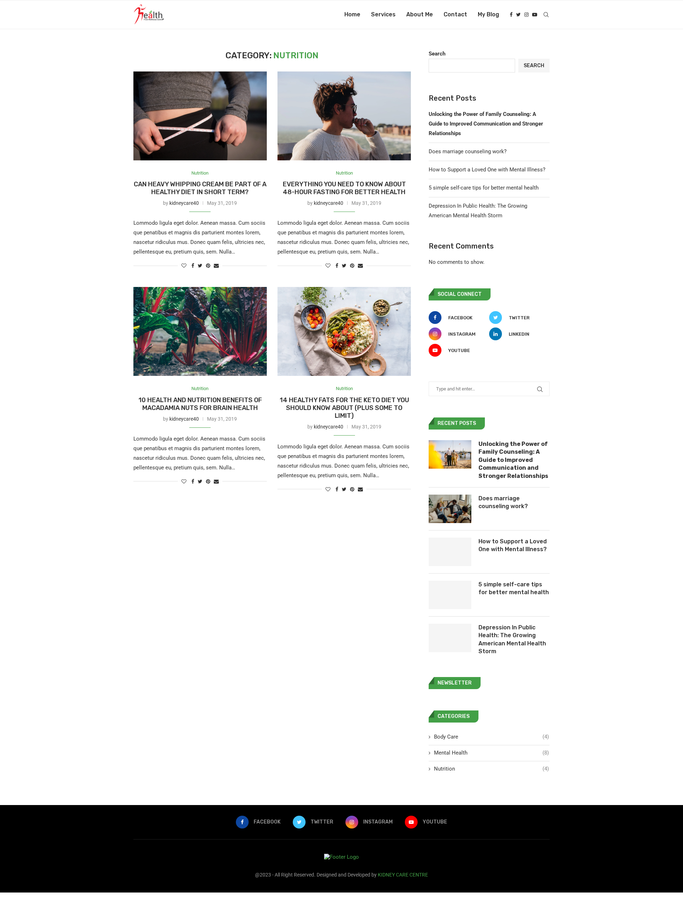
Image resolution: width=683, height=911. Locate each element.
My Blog (488, 14)
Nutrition (199, 173)
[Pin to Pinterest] (208, 265)
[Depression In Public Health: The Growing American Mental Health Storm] (450, 638)
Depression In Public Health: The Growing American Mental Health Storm (512, 639)
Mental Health (491, 753)
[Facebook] (511, 14)
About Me (419, 14)
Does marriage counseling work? (468, 151)
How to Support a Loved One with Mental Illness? (487, 169)
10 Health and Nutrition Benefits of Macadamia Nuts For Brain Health (200, 404)
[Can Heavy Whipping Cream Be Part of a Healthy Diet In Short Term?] (200, 115)
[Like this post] (183, 265)
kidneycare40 (184, 203)
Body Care (491, 737)
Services (383, 14)
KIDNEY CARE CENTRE (403, 875)
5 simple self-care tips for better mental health (484, 188)
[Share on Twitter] (200, 265)
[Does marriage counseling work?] (450, 509)
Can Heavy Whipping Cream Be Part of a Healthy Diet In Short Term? (200, 188)
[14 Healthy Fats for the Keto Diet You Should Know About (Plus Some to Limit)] (344, 331)
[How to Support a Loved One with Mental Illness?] (450, 552)
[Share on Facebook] (192, 265)
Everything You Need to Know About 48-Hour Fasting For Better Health (344, 188)
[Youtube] (534, 14)
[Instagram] (526, 14)
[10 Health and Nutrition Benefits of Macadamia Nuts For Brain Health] (200, 331)
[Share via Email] (216, 265)
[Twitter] (518, 14)
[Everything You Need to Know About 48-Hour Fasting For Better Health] (344, 115)
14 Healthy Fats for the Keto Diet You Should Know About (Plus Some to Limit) (344, 408)
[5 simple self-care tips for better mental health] (450, 595)
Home (352, 14)
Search (437, 53)
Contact (455, 14)
